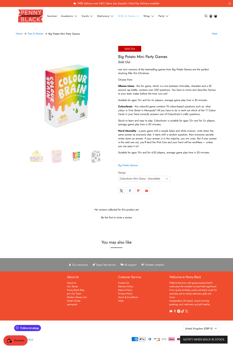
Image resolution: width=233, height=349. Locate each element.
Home (19, 33)
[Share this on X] (121, 190)
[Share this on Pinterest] (138, 190)
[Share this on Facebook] (130, 190)
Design (122, 172)
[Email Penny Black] (170, 312)
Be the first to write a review (116, 217)
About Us (71, 283)
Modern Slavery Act (77, 297)
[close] (229, 3)
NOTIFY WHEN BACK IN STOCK (203, 339)
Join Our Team (74, 293)
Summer (52, 16)
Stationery (103, 16)
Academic (67, 16)
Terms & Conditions (128, 297)
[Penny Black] (30, 16)
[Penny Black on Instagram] (178, 312)
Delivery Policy (125, 286)
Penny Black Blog (75, 290)
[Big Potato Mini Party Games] (65, 95)
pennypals (72, 304)
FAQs (121, 300)
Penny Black (27, 339)
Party (161, 16)
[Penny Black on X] (186, 312)
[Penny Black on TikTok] (182, 312)
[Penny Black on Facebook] (174, 312)
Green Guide (73, 300)
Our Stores (72, 286)
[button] (116, 217)
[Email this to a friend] (146, 190)
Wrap (146, 16)
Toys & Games (35, 33)
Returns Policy (125, 290)
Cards (85, 16)
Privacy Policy (125, 293)
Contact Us (123, 283)
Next (214, 33)
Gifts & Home (126, 16)
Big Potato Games (128, 165)
